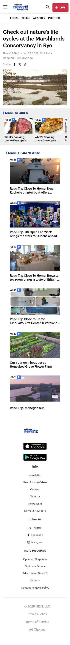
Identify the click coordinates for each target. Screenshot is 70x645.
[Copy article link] (25, 64)
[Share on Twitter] (19, 64)
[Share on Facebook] (14, 64)
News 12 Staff (11, 53)
